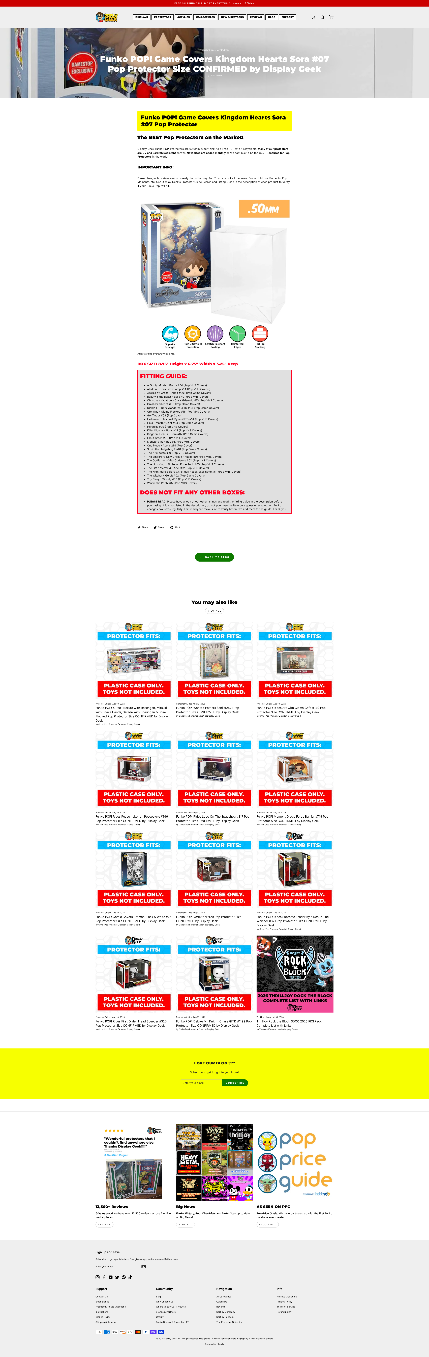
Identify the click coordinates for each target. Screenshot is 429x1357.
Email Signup (102, 1301)
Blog (271, 17)
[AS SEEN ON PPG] (295, 1162)
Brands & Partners (166, 1312)
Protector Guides (208, 50)
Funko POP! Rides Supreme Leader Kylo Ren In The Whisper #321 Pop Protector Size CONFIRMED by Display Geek (293, 921)
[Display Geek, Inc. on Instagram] (98, 1277)
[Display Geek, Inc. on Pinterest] (124, 1277)
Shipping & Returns (106, 1322)
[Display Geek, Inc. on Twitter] (117, 1277)
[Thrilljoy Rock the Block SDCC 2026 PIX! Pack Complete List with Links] (295, 974)
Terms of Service (286, 1306)
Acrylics (183, 17)
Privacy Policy (284, 1301)
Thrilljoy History (264, 1017)
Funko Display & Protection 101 (172, 1322)
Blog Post (267, 1224)
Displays (141, 17)
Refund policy (284, 1312)
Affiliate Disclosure (287, 1296)
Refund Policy (103, 1317)
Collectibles (205, 17)
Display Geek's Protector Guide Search (186, 182)
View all (215, 611)
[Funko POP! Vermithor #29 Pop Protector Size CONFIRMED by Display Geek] (214, 869)
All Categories (223, 1296)
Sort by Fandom (225, 1317)
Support (288, 17)
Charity (160, 1317)
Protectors (162, 17)
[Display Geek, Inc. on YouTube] (111, 1277)
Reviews (256, 17)
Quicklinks (221, 1301)
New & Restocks (232, 17)
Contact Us (102, 1296)
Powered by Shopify (214, 1344)
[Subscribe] (143, 1267)
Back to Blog (217, 557)
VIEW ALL (186, 1224)
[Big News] (214, 1162)
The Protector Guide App (229, 1322)
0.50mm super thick (202, 148)
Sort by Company (225, 1312)
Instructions (102, 1312)
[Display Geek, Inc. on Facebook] (104, 1277)
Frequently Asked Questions (111, 1306)
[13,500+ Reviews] (134, 1162)
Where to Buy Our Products (171, 1306)
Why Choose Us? (165, 1301)
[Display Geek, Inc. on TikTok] (130, 1277)
